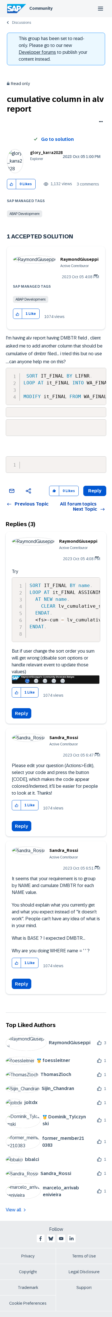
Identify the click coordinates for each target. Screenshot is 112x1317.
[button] (11, 184)
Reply (21, 713)
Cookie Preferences (28, 1303)
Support (84, 1287)
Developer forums (37, 52)
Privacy (27, 1256)
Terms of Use (84, 1256)
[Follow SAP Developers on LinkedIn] (71, 1238)
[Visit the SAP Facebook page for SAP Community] (40, 1238)
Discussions (21, 23)
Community (41, 8)
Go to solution (57, 139)
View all (13, 1209)
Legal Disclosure (84, 1271)
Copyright (28, 1271)
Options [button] (100, 122)
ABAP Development (24, 214)
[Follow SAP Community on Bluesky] (51, 1238)
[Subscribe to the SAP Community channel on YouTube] (61, 1238)
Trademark (28, 1287)
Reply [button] (94, 490)
